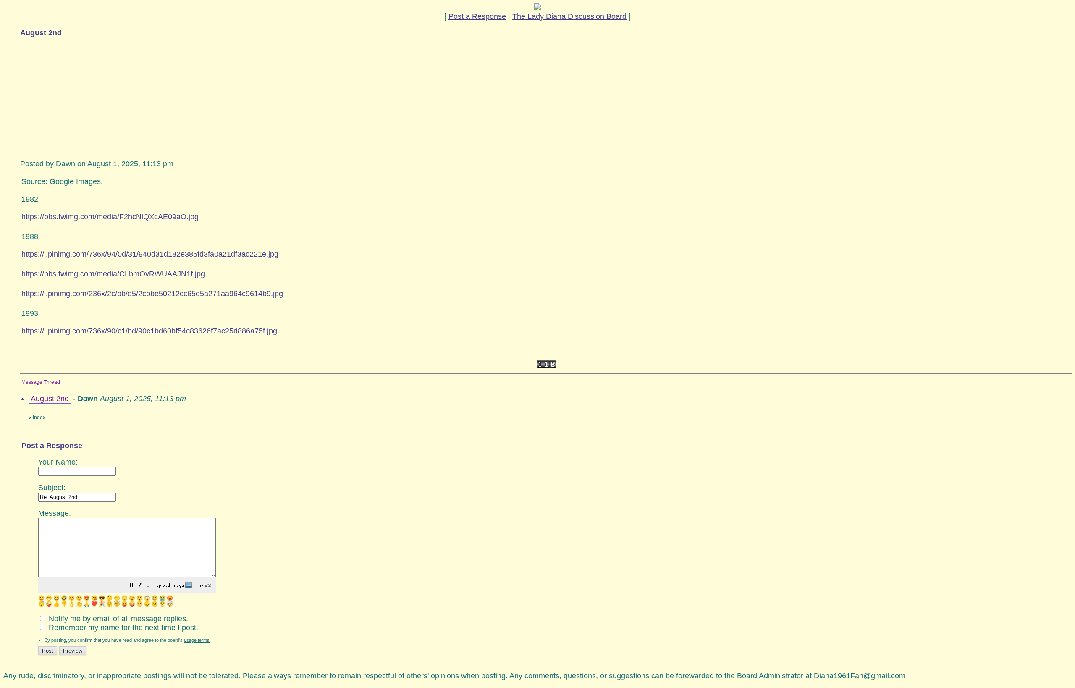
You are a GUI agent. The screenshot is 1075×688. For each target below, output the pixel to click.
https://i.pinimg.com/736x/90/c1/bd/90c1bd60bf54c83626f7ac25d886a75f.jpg (149, 331)
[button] (131, 586)
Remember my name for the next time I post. (122, 627)
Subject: (52, 487)
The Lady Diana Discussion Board (569, 16)
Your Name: (58, 462)
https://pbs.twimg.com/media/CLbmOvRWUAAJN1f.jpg (113, 274)
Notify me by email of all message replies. (117, 618)
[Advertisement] (83, 97)
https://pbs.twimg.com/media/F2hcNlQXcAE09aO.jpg (110, 217)
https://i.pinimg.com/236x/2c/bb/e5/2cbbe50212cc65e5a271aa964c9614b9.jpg (152, 293)
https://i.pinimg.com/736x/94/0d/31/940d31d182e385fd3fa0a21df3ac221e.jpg (149, 254)
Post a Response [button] (477, 16)
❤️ (94, 604)
